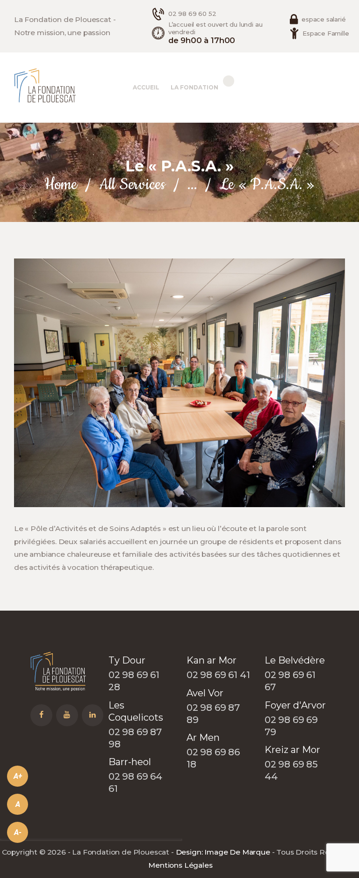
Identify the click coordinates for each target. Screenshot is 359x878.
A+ (18, 776)
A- (18, 832)
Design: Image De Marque (223, 852)
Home (60, 184)
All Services (132, 184)
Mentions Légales (180, 865)
